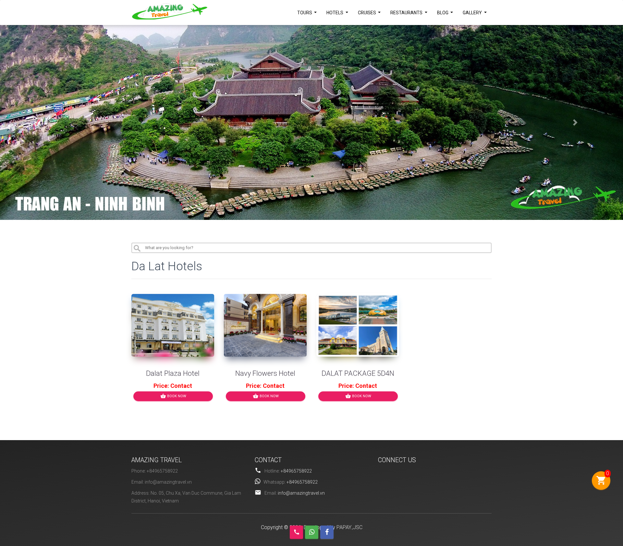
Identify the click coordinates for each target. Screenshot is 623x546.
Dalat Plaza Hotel (173, 373)
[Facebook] (327, 532)
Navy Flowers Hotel (265, 373)
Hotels (335, 12)
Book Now (173, 396)
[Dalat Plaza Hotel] (172, 325)
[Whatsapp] (311, 532)
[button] (46, 122)
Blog (443, 12)
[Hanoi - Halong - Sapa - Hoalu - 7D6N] (311, 122)
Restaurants (406, 12)
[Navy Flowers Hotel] (265, 325)
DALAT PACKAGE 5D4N (358, 373)
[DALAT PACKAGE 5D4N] (357, 325)
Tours (305, 12)
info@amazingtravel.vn (301, 493)
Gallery (473, 12)
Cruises (367, 12)
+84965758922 (296, 471)
